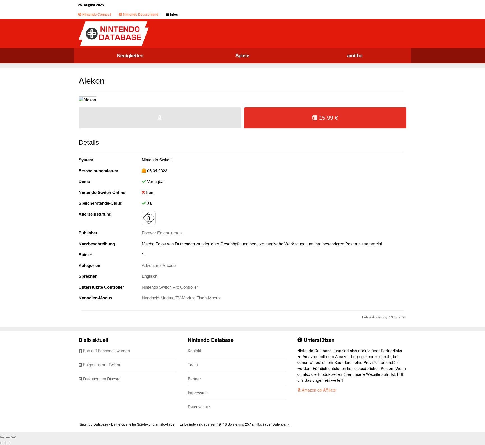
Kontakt (194, 350)
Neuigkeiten (130, 55)
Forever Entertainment (162, 233)
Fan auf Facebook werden (106, 350)
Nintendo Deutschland (140, 14)
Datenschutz (199, 407)
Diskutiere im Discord (101, 378)
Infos (173, 14)
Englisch (149, 276)
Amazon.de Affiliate (318, 390)
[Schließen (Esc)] (2, 437)
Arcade (169, 265)
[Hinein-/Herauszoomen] (13, 437)
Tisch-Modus (209, 297)
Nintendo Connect (96, 14)
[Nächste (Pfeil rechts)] (8, 443)
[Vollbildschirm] (8, 437)
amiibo (354, 55)
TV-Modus (185, 297)
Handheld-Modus (157, 297)
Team (193, 364)
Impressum (198, 393)
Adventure (151, 265)
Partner (194, 378)
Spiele (242, 55)
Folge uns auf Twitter (101, 364)
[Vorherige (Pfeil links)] (2, 443)
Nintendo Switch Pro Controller (170, 287)
